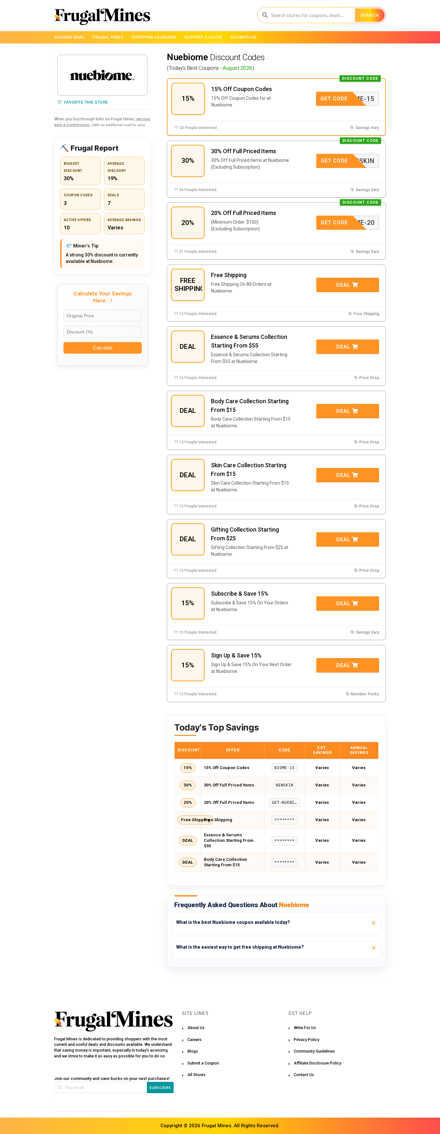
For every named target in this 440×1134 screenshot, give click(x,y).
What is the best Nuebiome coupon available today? (233, 922)
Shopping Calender (153, 37)
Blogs (192, 1051)
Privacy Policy (306, 1039)
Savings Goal (69, 37)
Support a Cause (203, 37)
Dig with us (243, 37)
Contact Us (304, 1074)
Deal (344, 285)
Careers (194, 1039)
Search (369, 15)
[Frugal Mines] (102, 16)
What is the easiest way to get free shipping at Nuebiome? (240, 947)
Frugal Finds (108, 37)
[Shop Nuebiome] (102, 75)
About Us (196, 1027)
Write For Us (305, 1027)
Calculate (102, 347)
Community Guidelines (314, 1051)
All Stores (196, 1074)
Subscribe (160, 1087)
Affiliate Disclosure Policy (317, 1063)
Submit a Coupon (203, 1063)
